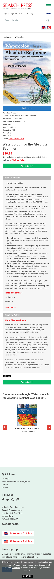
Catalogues (6, 479)
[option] (27, 418)
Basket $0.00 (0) (26, 14)
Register (14, 14)
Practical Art (7, 37)
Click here (16, 568)
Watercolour (19, 37)
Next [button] (49, 427)
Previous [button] (5, 427)
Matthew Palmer (19, 160)
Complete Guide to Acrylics (27, 428)
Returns (5, 488)
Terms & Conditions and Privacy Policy (16, 482)
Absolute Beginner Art (16, 139)
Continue (27, 576)
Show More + (10, 308)
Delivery (5, 485)
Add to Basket (27, 166)
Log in (6, 14)
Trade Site (47, 14)
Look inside (27, 108)
